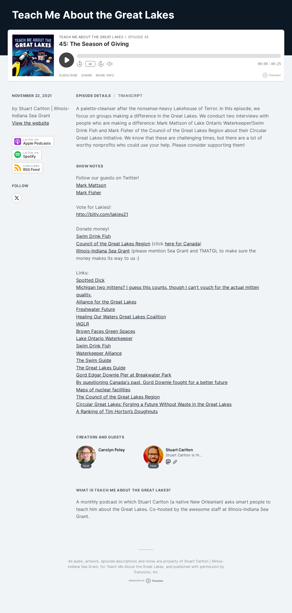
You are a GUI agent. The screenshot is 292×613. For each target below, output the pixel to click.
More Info (105, 75)
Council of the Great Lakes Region (113, 243)
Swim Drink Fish (93, 236)
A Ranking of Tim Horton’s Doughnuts (117, 411)
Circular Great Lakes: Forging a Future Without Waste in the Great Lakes (154, 404)
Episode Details (93, 96)
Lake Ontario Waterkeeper (104, 338)
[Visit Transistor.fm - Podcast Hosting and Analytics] (272, 75)
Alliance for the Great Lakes (106, 302)
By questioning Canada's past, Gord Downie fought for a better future (152, 382)
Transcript (130, 96)
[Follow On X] (17, 198)
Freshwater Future (95, 309)
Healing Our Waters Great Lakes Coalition (121, 316)
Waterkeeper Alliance (99, 353)
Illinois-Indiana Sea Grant (103, 251)
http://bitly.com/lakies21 (102, 214)
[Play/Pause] (33, 55)
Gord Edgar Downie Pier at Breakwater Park (123, 375)
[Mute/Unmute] (109, 63)
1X (90, 64)
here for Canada (182, 243)
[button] (179, 56)
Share (86, 75)
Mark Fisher (88, 192)
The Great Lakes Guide (100, 368)
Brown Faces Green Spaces (105, 331)
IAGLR (82, 324)
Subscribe (68, 75)
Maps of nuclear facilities (103, 390)
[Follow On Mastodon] (168, 461)
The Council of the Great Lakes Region (118, 397)
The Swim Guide (93, 360)
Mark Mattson (91, 185)
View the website (30, 123)
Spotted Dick (90, 280)
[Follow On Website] (175, 461)
